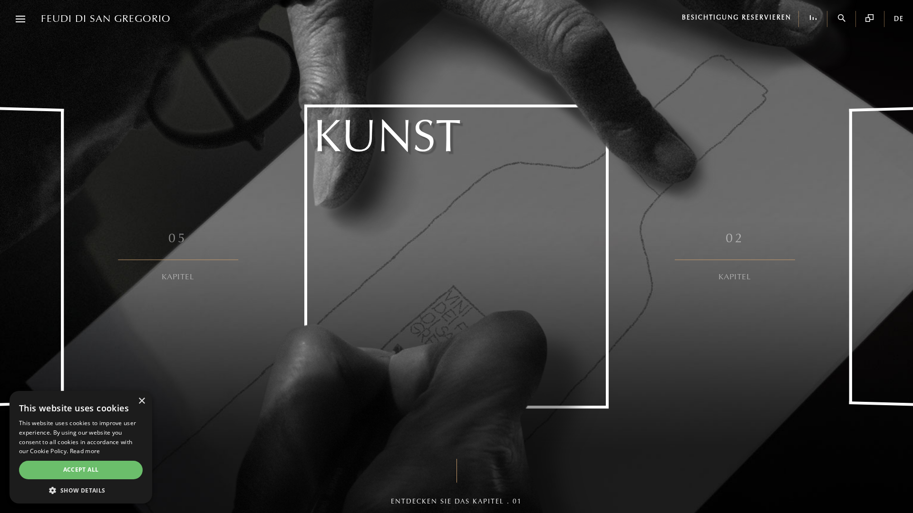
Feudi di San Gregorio (106, 19)
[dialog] (81, 447)
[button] (81, 489)
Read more (85, 451)
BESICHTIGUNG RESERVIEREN (736, 17)
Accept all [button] (81, 470)
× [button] (141, 401)
